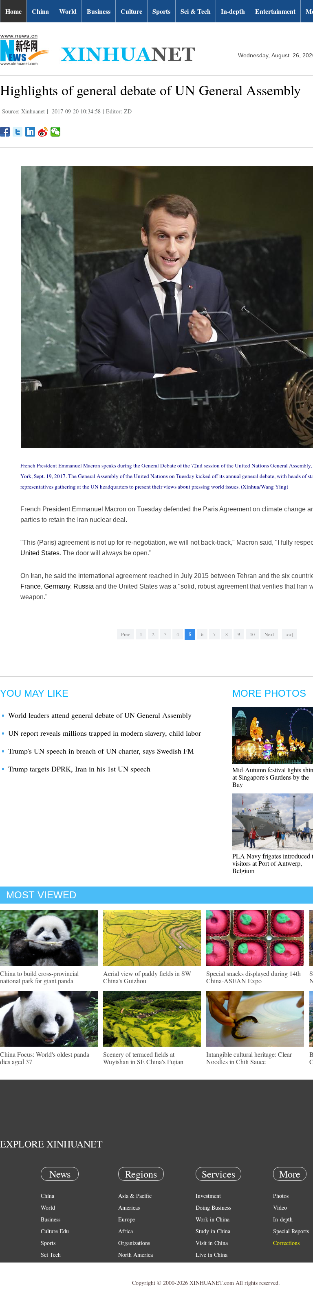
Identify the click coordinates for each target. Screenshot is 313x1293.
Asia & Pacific (135, 1196)
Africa (125, 1231)
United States (40, 553)
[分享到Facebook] (5, 132)
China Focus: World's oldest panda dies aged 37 (44, 1058)
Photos (281, 1196)
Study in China (213, 1231)
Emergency (209, 1266)
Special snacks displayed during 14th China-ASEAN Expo (253, 977)
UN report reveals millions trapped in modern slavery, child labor (104, 733)
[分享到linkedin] (30, 132)
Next (269, 634)
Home (13, 11)
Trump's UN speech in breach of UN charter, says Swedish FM (101, 751)
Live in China (211, 1254)
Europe (126, 1219)
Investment (208, 1196)
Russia (83, 586)
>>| (289, 634)
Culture (131, 11)
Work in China (212, 1219)
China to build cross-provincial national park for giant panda (39, 977)
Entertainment (275, 11)
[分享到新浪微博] (43, 132)
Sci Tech (51, 1254)
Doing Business (213, 1207)
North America (135, 1254)
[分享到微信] (56, 132)
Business (98, 11)
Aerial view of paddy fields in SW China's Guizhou (147, 977)
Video (280, 1207)
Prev (125, 634)
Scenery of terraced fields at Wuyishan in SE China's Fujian (143, 1058)
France (30, 586)
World (68, 11)
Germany (57, 586)
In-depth (233, 11)
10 (252, 634)
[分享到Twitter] (18, 132)
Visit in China (212, 1243)
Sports (161, 11)
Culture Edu (55, 1231)
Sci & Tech (196, 11)
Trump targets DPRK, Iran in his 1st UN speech (79, 769)
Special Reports (291, 1231)
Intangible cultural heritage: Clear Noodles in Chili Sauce (249, 1058)
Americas (129, 1207)
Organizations (134, 1243)
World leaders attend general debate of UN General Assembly (100, 715)
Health (48, 1266)
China (40, 11)
